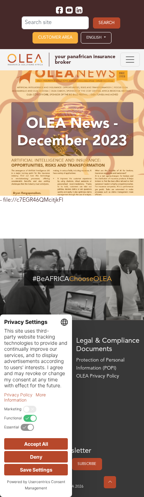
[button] (96, 37)
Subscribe (87, 464)
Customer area (55, 38)
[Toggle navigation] (130, 60)
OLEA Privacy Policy (97, 376)
